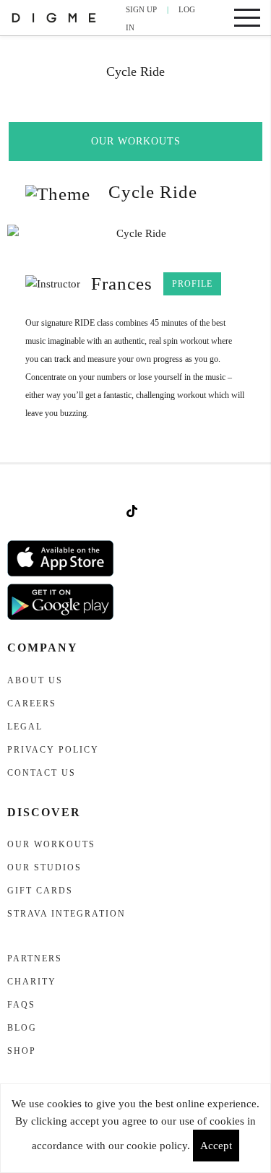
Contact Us (41, 773)
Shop (21, 1051)
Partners (34, 958)
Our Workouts (136, 141)
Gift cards (40, 891)
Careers (31, 703)
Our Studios (44, 867)
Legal (25, 727)
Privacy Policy (53, 750)
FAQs (21, 1005)
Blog (22, 1028)
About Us (35, 680)
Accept (216, 1145)
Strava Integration (66, 914)
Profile (192, 284)
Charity (31, 982)
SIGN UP (141, 9)
